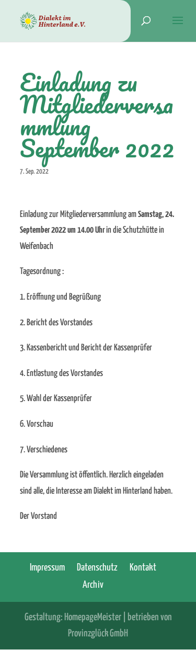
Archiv (93, 585)
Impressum (47, 568)
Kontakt (143, 568)
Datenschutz (97, 568)
